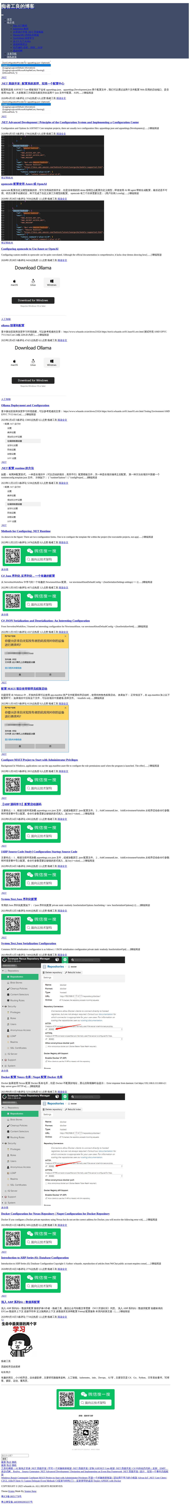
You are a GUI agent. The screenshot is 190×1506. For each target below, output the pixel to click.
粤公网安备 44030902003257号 (17, 1502)
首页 (9, 19)
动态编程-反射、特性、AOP (27, 47)
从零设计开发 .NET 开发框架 (28, 32)
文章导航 (12, 53)
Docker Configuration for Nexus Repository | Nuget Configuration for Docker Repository (55, 1213)
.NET (4, 77)
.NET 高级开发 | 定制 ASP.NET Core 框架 (93, 1468)
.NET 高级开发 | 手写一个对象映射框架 (51, 1468)
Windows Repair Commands (14, 1477)
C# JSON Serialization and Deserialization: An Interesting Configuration (45, 620)
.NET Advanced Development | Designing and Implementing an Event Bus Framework (81, 1471)
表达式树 (18, 50)
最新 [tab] (3, 1462)
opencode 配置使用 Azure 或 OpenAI (24, 183)
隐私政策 (12, 57)
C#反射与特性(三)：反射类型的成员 (74, 1481)
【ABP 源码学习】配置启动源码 (21, 804)
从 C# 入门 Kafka (22, 41)
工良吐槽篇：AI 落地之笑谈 (15, 1468)
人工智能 (6, 319)
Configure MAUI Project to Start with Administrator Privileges (39, 759)
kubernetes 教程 (20, 28)
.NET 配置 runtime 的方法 (17, 468)
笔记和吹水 (7, 177)
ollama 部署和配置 (12, 325)
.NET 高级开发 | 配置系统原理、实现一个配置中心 (32, 83)
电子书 (10, 22)
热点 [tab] (9, 1462)
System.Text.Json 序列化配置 (19, 899)
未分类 (4, 569)
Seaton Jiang (30, 1491)
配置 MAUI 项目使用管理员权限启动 (24, 688)
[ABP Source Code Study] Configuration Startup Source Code (39, 851)
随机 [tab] (14, 1462)
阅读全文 (61, 98)
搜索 (4, 1459)
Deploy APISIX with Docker (107, 1481)
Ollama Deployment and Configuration (25, 405)
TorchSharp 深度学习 (23, 38)
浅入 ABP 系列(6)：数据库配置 (20, 1302)
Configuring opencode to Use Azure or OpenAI (29, 248)
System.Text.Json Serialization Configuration (28, 943)
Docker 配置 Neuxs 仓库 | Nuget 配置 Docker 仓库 (31, 1077)
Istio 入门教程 (20, 25)
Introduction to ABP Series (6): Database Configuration (35, 1257)
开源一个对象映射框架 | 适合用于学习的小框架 (112, 1477)
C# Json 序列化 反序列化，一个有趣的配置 (28, 575)
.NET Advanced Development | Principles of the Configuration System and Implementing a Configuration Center (70, 122)
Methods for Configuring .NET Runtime (25, 531)
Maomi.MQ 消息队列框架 (26, 35)
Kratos (11, 1491)
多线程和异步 (20, 44)
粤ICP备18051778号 (11, 1496)
